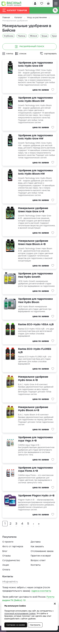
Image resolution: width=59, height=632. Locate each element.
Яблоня (33, 36)
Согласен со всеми (15, 625)
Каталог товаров (17, 10)
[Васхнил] (11, 3)
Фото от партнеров (12, 546)
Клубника (8, 36)
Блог (4, 551)
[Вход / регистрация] (35, 3)
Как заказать (37, 546)
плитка (9, 53)
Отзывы (6, 555)
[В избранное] (52, 90)
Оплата (6, 569)
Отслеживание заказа (42, 551)
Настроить (35, 625)
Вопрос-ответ (38, 560)
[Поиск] (55, 10)
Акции (5, 564)
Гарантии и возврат (41, 555)
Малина (21, 36)
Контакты (36, 564)
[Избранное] (42, 3)
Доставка (35, 541)
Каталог (18, 17)
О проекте (7, 541)
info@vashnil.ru (10, 581)
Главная (6, 17)
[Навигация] (56, 3)
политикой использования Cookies (20, 613)
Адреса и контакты (41, 590)
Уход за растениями (37, 17)
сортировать (50, 53)
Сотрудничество (11, 560)
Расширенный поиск (32, 46)
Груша (44, 36)
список (22, 53)
